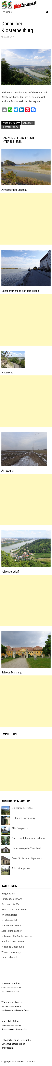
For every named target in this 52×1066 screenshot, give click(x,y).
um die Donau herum (12, 941)
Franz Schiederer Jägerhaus (27, 858)
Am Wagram (8, 470)
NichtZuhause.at (27, 1061)
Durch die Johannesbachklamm (28, 838)
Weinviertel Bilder (10, 983)
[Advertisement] (26, 219)
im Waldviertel (9, 914)
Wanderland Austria (12, 1002)
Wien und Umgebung (12, 946)
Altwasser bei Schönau (14, 190)
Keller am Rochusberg (24, 818)
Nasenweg (7, 372)
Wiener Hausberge (11, 952)
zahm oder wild (9, 957)
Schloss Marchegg (11, 672)
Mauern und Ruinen (11, 925)
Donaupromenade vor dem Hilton (20, 291)
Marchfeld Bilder (10, 1021)
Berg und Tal (8, 893)
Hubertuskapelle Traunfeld (26, 848)
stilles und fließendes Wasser (17, 936)
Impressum (7, 1047)
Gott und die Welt (11, 904)
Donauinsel (28, 123)
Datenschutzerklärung (13, 1043)
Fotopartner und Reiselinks (16, 1040)
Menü (9, 12)
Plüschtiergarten (21, 868)
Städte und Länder (11, 930)
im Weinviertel (9, 920)
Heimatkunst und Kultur (14, 909)
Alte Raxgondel (20, 828)
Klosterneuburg (10, 127)
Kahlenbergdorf (10, 571)
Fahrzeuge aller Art (11, 898)
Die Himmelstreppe (22, 808)
